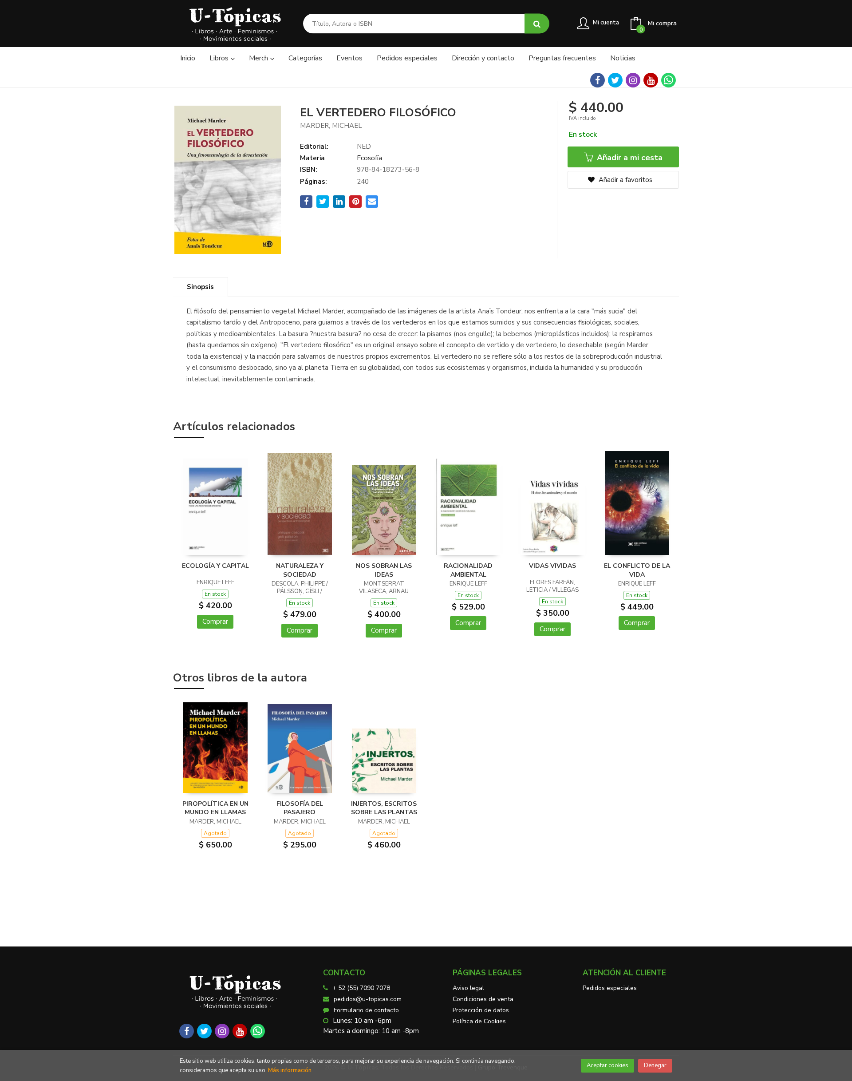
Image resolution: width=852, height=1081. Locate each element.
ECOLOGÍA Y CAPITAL (215, 566)
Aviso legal (468, 988)
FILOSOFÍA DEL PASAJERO (299, 808)
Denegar (655, 1065)
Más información (290, 1070)
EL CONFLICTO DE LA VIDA (637, 570)
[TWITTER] (615, 80)
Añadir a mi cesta (629, 157)
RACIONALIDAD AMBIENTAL (468, 570)
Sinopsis (200, 286)
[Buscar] (537, 24)
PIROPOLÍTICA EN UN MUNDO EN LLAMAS (215, 808)
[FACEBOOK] (597, 80)
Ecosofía (369, 158)
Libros (219, 58)
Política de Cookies (479, 1021)
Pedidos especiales (610, 988)
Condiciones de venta (483, 999)
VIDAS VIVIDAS (552, 566)
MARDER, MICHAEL (331, 125)
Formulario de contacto (366, 1010)
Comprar (215, 621)
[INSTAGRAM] (633, 80)
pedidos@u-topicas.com (368, 999)
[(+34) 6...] (668, 80)
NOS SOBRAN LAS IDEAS (384, 570)
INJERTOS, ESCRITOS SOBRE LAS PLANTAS (384, 808)
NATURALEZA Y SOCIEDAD (299, 570)
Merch (259, 58)
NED (364, 146)
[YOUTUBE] (650, 80)
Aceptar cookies (607, 1065)
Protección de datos (481, 1010)
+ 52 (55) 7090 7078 (361, 988)
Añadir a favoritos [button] (624, 179)
